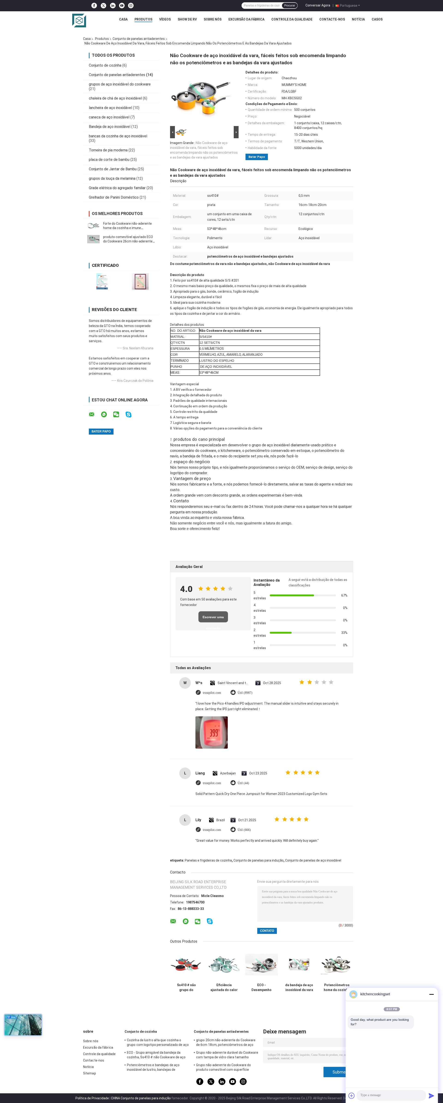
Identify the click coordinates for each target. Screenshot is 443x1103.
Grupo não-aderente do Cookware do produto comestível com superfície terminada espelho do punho (223, 1068)
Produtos (143, 19)
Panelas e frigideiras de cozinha (208, 860)
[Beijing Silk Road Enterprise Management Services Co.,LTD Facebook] (94, 6)
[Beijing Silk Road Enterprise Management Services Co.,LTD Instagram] (131, 6)
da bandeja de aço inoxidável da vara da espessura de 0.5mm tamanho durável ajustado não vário (299, 987)
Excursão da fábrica (246, 19)
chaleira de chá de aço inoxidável (115, 98)
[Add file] (351, 1096)
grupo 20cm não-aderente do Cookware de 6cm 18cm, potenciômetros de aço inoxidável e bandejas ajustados (226, 1043)
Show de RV (187, 19)
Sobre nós (213, 19)
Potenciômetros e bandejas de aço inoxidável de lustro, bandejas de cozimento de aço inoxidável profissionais (153, 1068)
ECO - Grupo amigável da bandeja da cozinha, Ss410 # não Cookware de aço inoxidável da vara (156, 1055)
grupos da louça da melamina (112, 178)
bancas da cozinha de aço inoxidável (118, 136)
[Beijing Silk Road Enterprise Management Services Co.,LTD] (79, 20)
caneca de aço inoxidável (109, 117)
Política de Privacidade (92, 1098)
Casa (123, 19)
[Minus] (431, 994)
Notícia (358, 19)
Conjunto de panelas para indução (258, 860)
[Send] (431, 1096)
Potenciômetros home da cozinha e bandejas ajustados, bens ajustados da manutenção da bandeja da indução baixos (337, 987)
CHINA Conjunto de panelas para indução (141, 1098)
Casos (377, 19)
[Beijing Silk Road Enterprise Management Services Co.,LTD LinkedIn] (113, 6)
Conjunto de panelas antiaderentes (139, 39)
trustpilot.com (212, 692)
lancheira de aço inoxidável (110, 108)
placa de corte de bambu (109, 159)
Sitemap (89, 1073)
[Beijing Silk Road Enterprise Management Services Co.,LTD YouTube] (122, 6)
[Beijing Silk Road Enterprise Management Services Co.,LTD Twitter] (103, 6)
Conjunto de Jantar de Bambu (113, 169)
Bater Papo (256, 157)
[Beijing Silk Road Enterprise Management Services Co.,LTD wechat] (119, 414)
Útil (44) (243, 783)
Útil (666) (244, 830)
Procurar (289, 5)
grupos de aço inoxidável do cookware (120, 84)
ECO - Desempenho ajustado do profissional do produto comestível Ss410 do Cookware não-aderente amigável (261, 987)
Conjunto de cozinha (105, 65)
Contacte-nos (332, 19)
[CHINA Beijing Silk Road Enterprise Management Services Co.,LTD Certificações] (102, 281)
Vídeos (165, 19)
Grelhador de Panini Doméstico (114, 197)
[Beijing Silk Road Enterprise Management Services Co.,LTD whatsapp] (107, 414)
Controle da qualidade (291, 19)
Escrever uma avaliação (213, 618)
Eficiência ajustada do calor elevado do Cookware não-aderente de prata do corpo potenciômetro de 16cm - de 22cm (224, 987)
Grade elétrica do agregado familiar (117, 188)
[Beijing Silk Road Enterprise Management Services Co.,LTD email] (94, 414)
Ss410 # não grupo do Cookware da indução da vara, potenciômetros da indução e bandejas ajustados (186, 987)
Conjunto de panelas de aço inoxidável (313, 860)
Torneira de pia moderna (108, 150)
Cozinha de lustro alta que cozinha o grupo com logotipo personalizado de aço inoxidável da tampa (158, 1043)
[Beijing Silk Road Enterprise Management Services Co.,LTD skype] (131, 414)
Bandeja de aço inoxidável (109, 126)
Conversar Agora (317, 5)
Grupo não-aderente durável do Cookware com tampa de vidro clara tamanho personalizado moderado (227, 1055)
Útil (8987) (245, 692)
